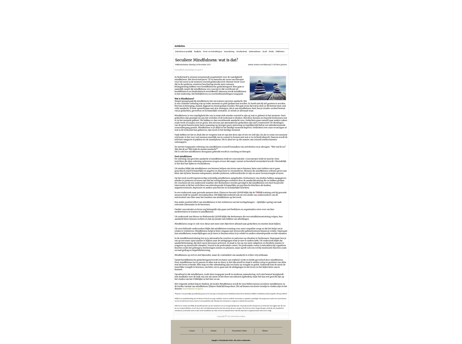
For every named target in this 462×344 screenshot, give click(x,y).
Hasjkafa (197, 52)
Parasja (233, 38)
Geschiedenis (241, 52)
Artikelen (202, 38)
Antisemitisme (255, 52)
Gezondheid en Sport (192, 288)
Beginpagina (181, 38)
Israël (264, 52)
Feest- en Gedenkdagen (212, 52)
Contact (192, 331)
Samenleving (229, 52)
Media (271, 52)
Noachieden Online (239, 331)
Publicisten (280, 52)
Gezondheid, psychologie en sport (188, 70)
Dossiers (218, 38)
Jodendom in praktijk (183, 52)
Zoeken (213, 331)
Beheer (265, 331)
